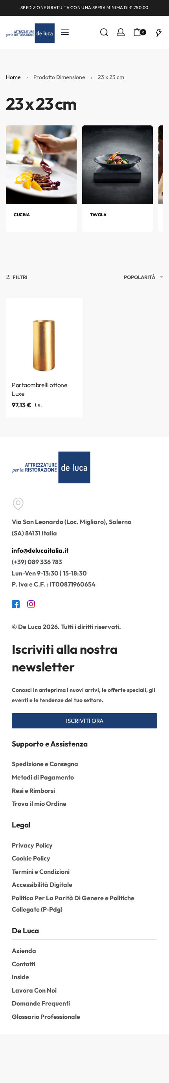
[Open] (158, 32)
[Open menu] (65, 32)
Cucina (21, 214)
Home (13, 77)
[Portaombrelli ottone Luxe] (44, 336)
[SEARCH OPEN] (104, 32)
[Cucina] (41, 164)
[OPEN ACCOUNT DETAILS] (120, 32)
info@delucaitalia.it (40, 550)
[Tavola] (117, 164)
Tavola (98, 214)
